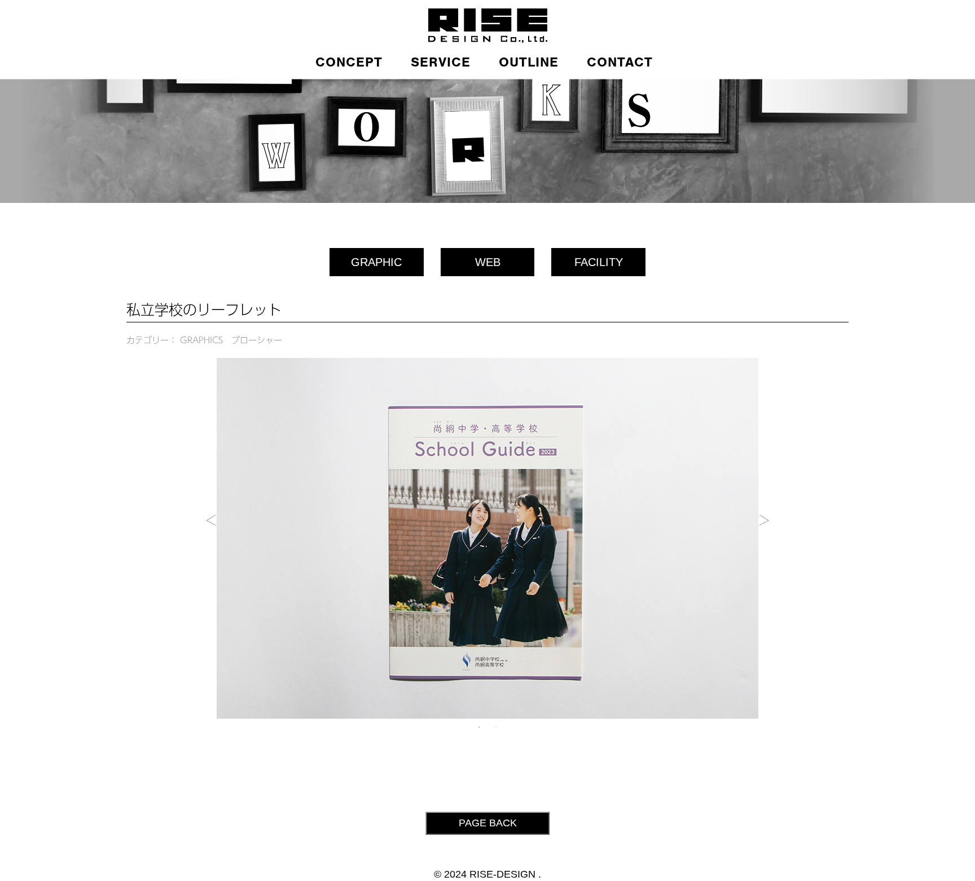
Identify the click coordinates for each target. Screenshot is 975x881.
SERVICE (441, 62)
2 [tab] (496, 727)
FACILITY (598, 262)
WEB (487, 262)
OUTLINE (529, 62)
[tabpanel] (487, 538)
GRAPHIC (376, 262)
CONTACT (620, 62)
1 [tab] (479, 727)
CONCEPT (349, 62)
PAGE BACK (488, 823)
